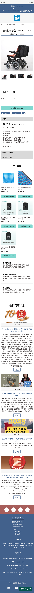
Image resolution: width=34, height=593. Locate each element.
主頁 (2, 24)
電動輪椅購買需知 (18, 527)
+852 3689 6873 (19, 562)
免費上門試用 (18, 529)
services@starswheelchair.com (17, 8)
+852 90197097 (16, 11)
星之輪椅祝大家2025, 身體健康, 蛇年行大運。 (17, 440)
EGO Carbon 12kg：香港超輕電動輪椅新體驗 (17, 395)
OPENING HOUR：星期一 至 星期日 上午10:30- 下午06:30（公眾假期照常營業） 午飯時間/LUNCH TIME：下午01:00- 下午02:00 (18, 546)
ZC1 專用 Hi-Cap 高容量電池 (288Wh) (8, 218)
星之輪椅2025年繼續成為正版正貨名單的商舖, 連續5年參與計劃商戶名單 (17, 476)
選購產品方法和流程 (18, 522)
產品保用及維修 (17, 524)
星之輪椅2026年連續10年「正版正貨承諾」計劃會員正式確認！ (17, 330)
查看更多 (17, 370)
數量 (2, 98)
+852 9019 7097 (24, 565)
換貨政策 (17, 534)
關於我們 (17, 531)
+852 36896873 (19, 6)
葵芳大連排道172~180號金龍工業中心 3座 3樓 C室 (17, 558)
